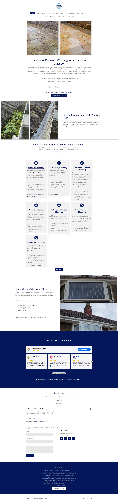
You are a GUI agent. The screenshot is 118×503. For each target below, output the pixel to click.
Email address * (29, 438)
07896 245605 (49, 92)
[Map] (76, 417)
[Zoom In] (91, 424)
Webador (90, 498)
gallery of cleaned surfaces (75, 379)
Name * (28, 431)
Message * (28, 445)
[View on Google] (28, 357)
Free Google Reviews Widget (59, 373)
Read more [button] (30, 367)
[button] (25, 362)
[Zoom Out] (91, 426)
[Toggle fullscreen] (91, 409)
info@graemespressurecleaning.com (63, 92)
